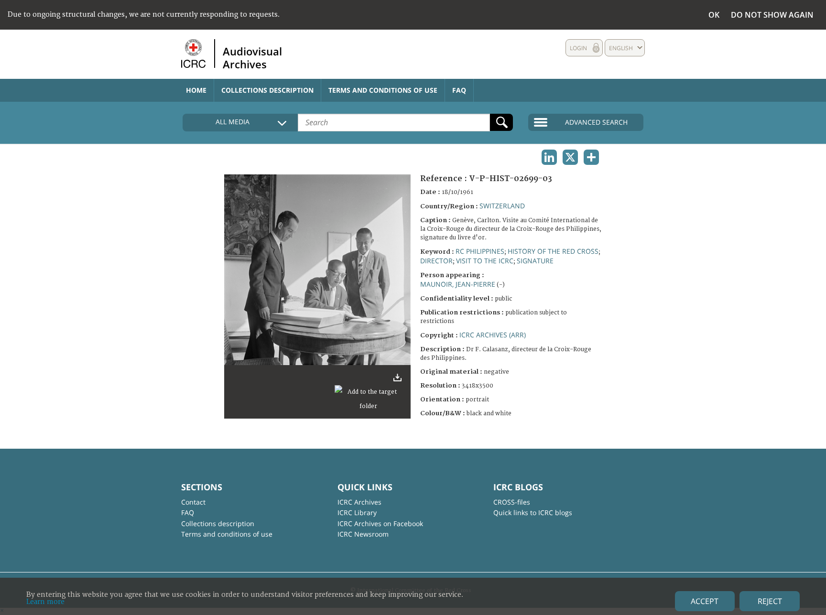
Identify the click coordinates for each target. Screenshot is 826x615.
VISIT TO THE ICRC (484, 260)
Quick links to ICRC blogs (532, 512)
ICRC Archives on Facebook (380, 523)
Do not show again (772, 15)
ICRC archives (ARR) (492, 334)
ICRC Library (357, 512)
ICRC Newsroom (363, 534)
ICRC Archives (359, 502)
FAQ (459, 90)
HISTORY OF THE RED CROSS (553, 251)
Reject (770, 601)
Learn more (45, 602)
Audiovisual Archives (252, 57)
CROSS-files (511, 502)
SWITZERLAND (502, 205)
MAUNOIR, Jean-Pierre (457, 284)
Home (196, 90)
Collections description (267, 90)
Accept (704, 601)
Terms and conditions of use (382, 90)
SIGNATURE (535, 260)
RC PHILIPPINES (480, 251)
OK (713, 15)
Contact (193, 502)
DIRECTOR (436, 260)
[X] (570, 157)
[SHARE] (591, 157)
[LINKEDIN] (549, 157)
